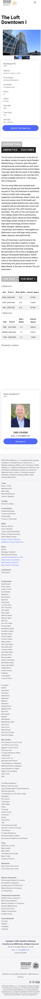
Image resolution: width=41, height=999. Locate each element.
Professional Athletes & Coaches (13, 880)
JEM (2, 776)
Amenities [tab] (10, 149)
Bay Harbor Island (7, 663)
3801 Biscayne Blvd (8, 791)
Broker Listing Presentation (10, 534)
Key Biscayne (6, 584)
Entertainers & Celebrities (10, 883)
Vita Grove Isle (6, 750)
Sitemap (20, 977)
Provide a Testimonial (8, 519)
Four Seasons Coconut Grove (11, 742)
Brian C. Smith (6, 486)
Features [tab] (27, 149)
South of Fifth (6, 589)
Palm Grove (5, 727)
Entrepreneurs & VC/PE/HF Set (12, 885)
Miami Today (5, 856)
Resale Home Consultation (10, 560)
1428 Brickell (5, 755)
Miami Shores (6, 730)
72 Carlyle (4, 809)
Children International (8, 911)
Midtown (4, 701)
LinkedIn (4, 924)
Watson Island (6, 618)
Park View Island (7, 644)
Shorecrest (5, 724)
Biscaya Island (6, 657)
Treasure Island (6, 649)
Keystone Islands (7, 735)
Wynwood (4, 703)
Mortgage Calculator (8, 552)
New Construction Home (10, 866)
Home (14, 11)
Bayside (4, 717)
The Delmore (5, 830)
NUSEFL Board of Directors (10, 898)
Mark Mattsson (6, 488)
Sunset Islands (6, 636)
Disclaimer (5, 974)
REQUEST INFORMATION (20, 128)
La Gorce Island (6, 639)
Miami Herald (5, 848)
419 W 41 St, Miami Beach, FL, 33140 (20, 947)
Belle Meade (5, 719)
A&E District (5, 696)
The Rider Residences (8, 783)
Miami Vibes (5, 851)
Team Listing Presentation (10, 531)
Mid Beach (5, 594)
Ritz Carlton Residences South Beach (14, 838)
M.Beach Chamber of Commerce (12, 903)
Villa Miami (5, 796)
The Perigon (5, 802)
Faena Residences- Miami (10, 769)
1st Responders (6, 891)
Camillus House (6, 914)
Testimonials (5, 516)
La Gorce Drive (6, 605)
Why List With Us (7, 526)
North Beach (5, 597)
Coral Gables (5, 676)
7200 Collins (5, 804)
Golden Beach (6, 668)
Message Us (20, 442)
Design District (6, 706)
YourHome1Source (8, 859)
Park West (5, 693)
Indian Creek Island (7, 660)
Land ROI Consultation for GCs (12, 557)
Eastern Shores (6, 670)
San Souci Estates (7, 732)
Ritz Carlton (5, 799)
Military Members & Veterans (11, 888)
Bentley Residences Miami (10, 836)
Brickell (3, 688)
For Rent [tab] (28, 279)
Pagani (3, 817)
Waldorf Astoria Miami (9, 771)
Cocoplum (5, 685)
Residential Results (8, 511)
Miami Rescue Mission (9, 901)
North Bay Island (7, 652)
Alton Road (5, 602)
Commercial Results (8, 514)
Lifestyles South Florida (9, 853)
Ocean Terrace (6, 812)
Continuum (5, 815)
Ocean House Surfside (9, 825)
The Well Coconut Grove (9, 745)
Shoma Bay (5, 820)
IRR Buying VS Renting (9, 555)
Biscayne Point (6, 655)
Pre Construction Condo (9, 869)
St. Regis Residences (8, 833)
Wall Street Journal (8, 846)
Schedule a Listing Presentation (12, 542)
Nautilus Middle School (9, 906)
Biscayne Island (6, 634)
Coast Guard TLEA (7, 909)
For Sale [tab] (10, 279)
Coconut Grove (6, 678)
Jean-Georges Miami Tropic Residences (15, 788)
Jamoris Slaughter (7, 496)
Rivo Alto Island (6, 623)
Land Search (5, 572)
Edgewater (5, 698)
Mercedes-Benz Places (9, 761)
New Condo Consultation (10, 565)
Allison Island (6, 642)
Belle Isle (4, 621)
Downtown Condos (25, 11)
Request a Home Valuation (10, 539)
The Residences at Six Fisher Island (13, 794)
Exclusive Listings (7, 504)
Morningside (5, 714)
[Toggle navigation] (35, 2)
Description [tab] (11, 144)
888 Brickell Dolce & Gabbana (11, 766)
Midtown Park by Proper (9, 786)
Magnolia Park (6, 709)
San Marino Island (7, 629)
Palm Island (5, 613)
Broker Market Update (9, 537)
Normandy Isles (6, 647)
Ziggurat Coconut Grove (9, 748)
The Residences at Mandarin (11, 763)
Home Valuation (7, 529)
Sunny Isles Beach (7, 665)
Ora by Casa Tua (7, 758)
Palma (3, 807)
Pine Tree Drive (6, 608)
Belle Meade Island (7, 722)
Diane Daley (5, 491)
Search (3, 549)
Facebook (4, 929)
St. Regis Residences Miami (10, 753)
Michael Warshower (8, 494)
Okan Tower (5, 774)
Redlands (4, 673)
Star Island (5, 610)
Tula (2, 823)
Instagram (5, 926)
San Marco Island (7, 631)
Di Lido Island (6, 626)
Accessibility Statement (19, 974)
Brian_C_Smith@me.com (20, 436)
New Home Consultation (10, 562)
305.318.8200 (21, 953)
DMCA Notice (33, 974)
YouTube (4, 921)
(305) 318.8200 (20, 432)
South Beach (5, 592)
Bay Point (4, 711)
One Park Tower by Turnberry (11, 828)
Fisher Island (5, 587)
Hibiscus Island (6, 615)
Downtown (5, 690)
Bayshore (4, 600)
